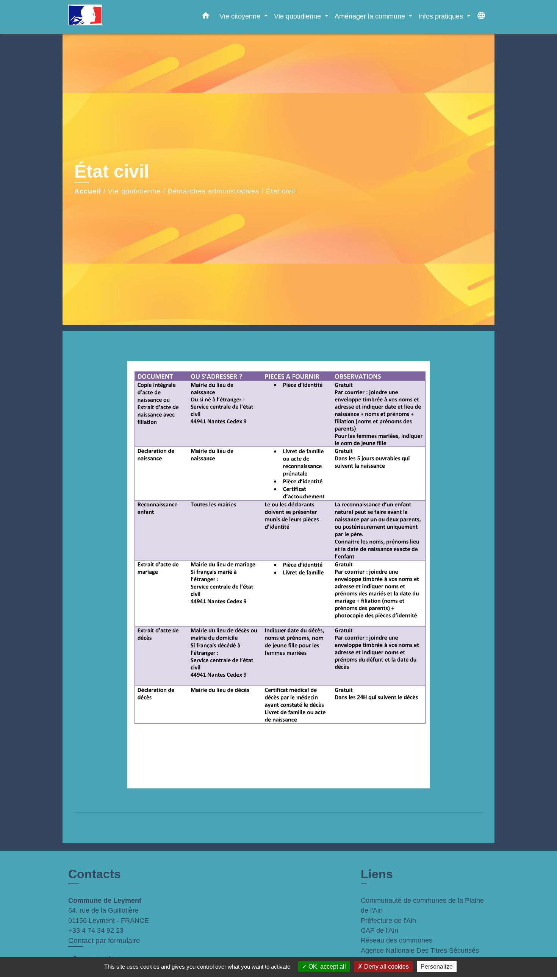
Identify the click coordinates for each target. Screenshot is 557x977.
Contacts (94, 874)
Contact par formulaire (104, 940)
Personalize (437, 966)
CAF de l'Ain (379, 930)
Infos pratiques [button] (441, 16)
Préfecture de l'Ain (388, 920)
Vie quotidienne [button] (298, 16)
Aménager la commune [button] (371, 16)
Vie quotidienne (134, 191)
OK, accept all (326, 966)
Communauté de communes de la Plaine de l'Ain (422, 905)
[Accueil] (115, 17)
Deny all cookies (386, 966)
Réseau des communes (396, 940)
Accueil (87, 191)
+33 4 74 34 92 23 (96, 930)
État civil (280, 191)
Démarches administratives (213, 191)
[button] (205, 17)
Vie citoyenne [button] (240, 16)
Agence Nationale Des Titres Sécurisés (420, 950)
